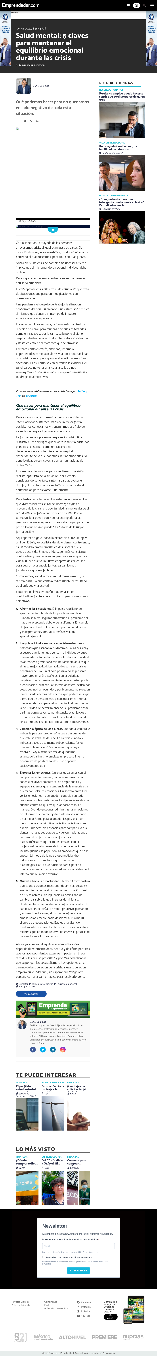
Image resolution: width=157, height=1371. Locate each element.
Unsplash (31, 395)
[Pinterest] (31, 121)
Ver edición (110, 1317)
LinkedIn (85, 1311)
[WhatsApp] (37, 121)
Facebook (86, 1302)
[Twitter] (25, 121)
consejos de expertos (42, 984)
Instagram (86, 1306)
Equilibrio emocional (66, 984)
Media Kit (49, 1305)
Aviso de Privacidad (21, 1305)
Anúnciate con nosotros (56, 1308)
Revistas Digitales (20, 1302)
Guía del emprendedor (30, 65)
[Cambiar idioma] (128, 5)
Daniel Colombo (41, 86)
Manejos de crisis (27, 986)
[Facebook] (19, 121)
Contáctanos (50, 1302)
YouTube (85, 1315)
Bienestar (23, 984)
